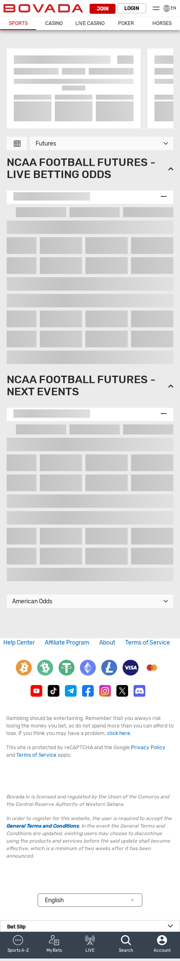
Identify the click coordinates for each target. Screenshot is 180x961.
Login (131, 8)
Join (102, 9)
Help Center (19, 642)
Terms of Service (147, 642)
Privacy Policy (148, 747)
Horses (162, 23)
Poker (126, 23)
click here (118, 733)
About (107, 642)
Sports (18, 23)
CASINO (54, 23)
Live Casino (90, 23)
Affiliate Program (67, 642)
